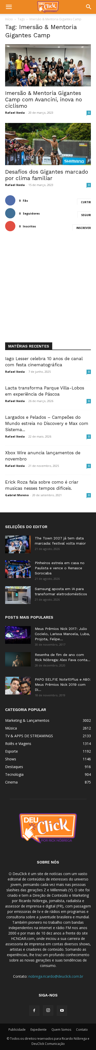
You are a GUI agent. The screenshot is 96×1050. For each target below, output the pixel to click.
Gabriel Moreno (17, 495)
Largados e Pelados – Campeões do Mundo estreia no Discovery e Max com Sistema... (46, 423)
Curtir (86, 202)
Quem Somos (61, 1029)
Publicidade (17, 1029)
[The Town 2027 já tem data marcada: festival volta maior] (18, 544)
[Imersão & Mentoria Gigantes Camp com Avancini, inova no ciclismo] (48, 65)
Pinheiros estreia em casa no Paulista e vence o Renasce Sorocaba (59, 568)
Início (9, 19)
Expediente (38, 1029)
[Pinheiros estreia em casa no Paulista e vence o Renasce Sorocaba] (18, 569)
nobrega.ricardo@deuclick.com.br (55, 976)
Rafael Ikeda (15, 112)
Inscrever (83, 228)
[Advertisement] (48, 291)
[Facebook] (34, 1010)
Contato (82, 1029)
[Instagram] (48, 1010)
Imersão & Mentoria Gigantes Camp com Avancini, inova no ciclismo (43, 99)
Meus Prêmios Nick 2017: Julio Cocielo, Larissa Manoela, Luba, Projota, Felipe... (62, 634)
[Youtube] (62, 1010)
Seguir (86, 215)
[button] (9, 7)
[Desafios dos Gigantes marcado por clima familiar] (48, 144)
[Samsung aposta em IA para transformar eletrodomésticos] (18, 595)
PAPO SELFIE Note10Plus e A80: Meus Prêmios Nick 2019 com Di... (63, 684)
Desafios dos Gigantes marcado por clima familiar (46, 174)
